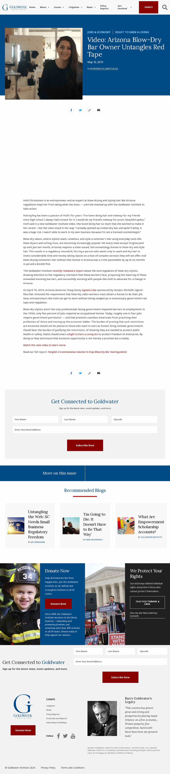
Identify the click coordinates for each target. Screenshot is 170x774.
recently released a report (68, 270)
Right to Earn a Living (132, 32)
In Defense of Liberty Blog (104, 68)
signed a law (89, 290)
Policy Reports (104, 7)
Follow (49, 736)
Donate (149, 7)
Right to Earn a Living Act (83, 334)
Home (32, 7)
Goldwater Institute (151, 537)
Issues (57, 7)
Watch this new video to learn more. (44, 345)
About (43, 7)
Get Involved (122, 7)
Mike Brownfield (94, 539)
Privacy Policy (48, 767)
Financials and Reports (56, 718)
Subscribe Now (85, 445)
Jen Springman (38, 542)
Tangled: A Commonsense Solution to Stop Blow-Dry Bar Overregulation (87, 351)
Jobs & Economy (99, 32)
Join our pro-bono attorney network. (143, 614)
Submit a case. (147, 602)
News (90, 7)
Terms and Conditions (73, 767)
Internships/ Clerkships (56, 722)
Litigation (74, 7)
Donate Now (58, 603)
